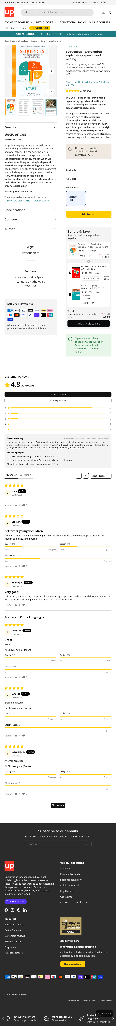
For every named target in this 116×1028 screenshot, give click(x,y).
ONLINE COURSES (99, 22)
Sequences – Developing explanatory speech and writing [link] (93, 245)
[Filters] (86, 476)
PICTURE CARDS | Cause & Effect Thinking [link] (93, 268)
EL (12, 27)
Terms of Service (89, 1000)
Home (7, 41)
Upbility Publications (19, 994)
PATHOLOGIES (44, 22)
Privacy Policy (73, 1000)
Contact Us (66, 896)
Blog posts (10, 947)
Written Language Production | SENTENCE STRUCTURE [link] (92, 287)
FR (6, 27)
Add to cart (89, 214)
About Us (65, 868)
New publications (72, 964)
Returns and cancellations (74, 902)
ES (24, 27)
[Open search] (79, 476)
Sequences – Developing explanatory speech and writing (48, 41)
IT (18, 27)
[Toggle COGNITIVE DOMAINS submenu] (31, 22)
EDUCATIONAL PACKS (73, 22)
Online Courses (13, 930)
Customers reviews (15, 935)
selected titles (56, 34)
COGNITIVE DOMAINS (17, 22)
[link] (73, 250)
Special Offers (99, 2)
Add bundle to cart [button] (89, 323)
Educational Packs (14, 924)
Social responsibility (70, 879)
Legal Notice (66, 891)
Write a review (58, 394)
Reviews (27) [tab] (11, 474)
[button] (110, 12)
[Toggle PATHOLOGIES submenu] (55, 22)
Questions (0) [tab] (26, 474)
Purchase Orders (14, 952)
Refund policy (106, 1000)
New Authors (79, 2)
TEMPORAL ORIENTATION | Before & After (27, 200)
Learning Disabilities (20, 41)
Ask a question (58, 400)
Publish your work (70, 885)
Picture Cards (72, 46)
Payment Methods (70, 874)
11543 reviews (38, 2)
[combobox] (57, 12)
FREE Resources (13, 941)
